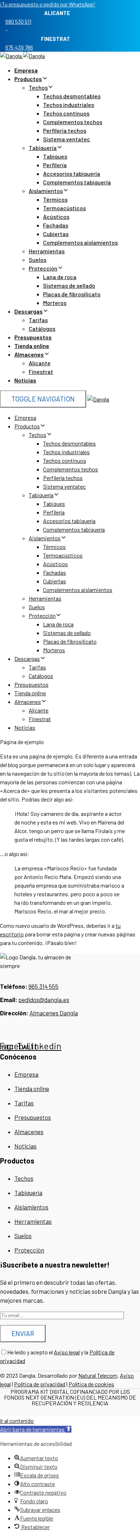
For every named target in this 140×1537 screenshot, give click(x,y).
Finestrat (41, 371)
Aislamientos (46, 190)
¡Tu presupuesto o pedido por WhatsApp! (47, 4)
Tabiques (55, 156)
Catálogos (42, 328)
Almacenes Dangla (53, 1012)
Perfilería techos (64, 130)
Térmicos (55, 199)
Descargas (28, 311)
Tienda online (31, 345)
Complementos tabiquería (77, 182)
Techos (38, 87)
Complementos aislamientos (80, 242)
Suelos (37, 259)
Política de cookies (91, 1384)
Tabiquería (43, 147)
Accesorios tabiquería (71, 173)
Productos (28, 78)
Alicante (40, 362)
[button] (35, 1429)
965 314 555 (43, 986)
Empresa (26, 70)
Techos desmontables (72, 96)
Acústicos (56, 216)
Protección (43, 268)
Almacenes (29, 354)
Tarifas (38, 319)
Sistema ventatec (66, 139)
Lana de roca (59, 276)
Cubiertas (56, 233)
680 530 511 (18, 21)
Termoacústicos (64, 208)
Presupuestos (33, 337)
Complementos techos (72, 121)
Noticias (25, 380)
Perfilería (55, 164)
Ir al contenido (17, 1420)
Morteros (54, 302)
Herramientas (47, 251)
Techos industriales (68, 104)
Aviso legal (67, 1352)
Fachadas (55, 225)
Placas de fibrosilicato (72, 294)
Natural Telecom (97, 1375)
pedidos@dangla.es (43, 999)
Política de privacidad (39, 1384)
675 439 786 (19, 47)
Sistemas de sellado (69, 285)
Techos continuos (66, 113)
